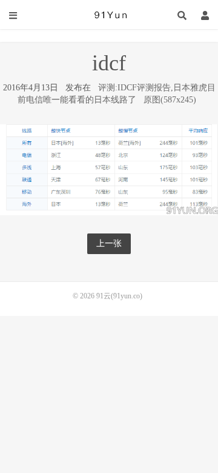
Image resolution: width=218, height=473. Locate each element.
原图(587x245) (170, 99)
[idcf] (109, 168)
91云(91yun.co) (109, 15)
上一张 (109, 243)
